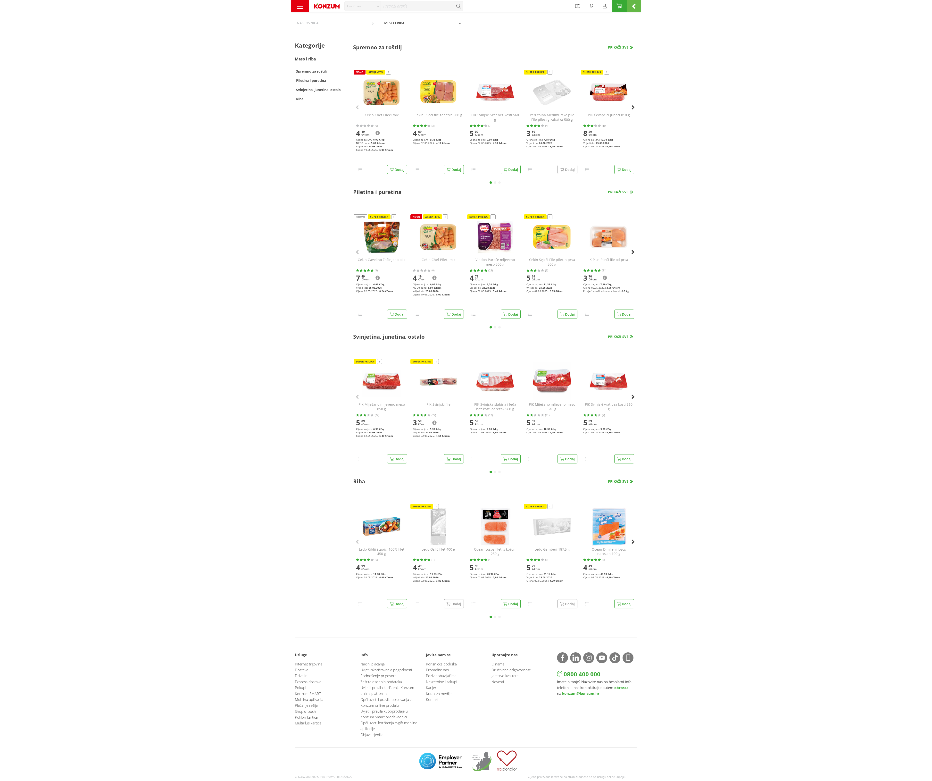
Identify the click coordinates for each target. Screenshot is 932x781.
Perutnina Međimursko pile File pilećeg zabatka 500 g (552, 117)
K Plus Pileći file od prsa (609, 260)
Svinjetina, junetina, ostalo (318, 89)
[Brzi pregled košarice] (634, 6)
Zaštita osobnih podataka (381, 681)
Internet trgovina (308, 664)
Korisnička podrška (441, 664)
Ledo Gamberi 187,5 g (552, 549)
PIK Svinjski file (438, 404)
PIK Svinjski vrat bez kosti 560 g (495, 117)
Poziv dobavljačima (441, 675)
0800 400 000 (581, 674)
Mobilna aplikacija (309, 699)
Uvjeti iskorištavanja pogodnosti (386, 669)
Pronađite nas (437, 669)
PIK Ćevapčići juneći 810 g (609, 115)
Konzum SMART (308, 693)
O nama (497, 664)
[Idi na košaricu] (619, 6)
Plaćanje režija (306, 705)
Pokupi (300, 687)
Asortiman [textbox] (354, 6)
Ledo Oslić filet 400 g (438, 549)
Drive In (301, 675)
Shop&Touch (305, 711)
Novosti (497, 681)
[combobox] (362, 6)
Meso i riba (305, 59)
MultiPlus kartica (308, 723)
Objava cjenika (371, 734)
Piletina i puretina (311, 80)
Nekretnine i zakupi (441, 681)
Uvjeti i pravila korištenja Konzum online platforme (387, 690)
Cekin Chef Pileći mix (382, 115)
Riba (299, 99)
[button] (491, 182)
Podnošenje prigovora (378, 675)
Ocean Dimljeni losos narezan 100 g (609, 551)
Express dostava (308, 681)
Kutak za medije (438, 693)
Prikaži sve (618, 47)
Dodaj (399, 169)
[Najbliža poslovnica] (591, 6)
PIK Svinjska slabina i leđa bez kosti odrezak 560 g (495, 406)
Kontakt (432, 699)
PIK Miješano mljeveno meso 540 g (552, 406)
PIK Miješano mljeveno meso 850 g (381, 406)
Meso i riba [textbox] (394, 23)
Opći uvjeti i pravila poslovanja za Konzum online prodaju (387, 702)
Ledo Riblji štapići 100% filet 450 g (381, 551)
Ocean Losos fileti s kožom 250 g (495, 551)
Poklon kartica (306, 717)
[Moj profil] (605, 6)
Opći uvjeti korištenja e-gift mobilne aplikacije (388, 725)
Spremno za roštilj (311, 71)
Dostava (301, 669)
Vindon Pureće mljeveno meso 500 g (495, 262)
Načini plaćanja (372, 664)
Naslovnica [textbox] (307, 23)
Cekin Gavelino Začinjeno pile (382, 260)
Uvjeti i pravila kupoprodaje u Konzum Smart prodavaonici (384, 714)
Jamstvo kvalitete (504, 675)
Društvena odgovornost (511, 669)
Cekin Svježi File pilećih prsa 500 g (552, 262)
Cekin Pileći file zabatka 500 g (438, 115)
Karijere (432, 687)
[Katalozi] (577, 6)
